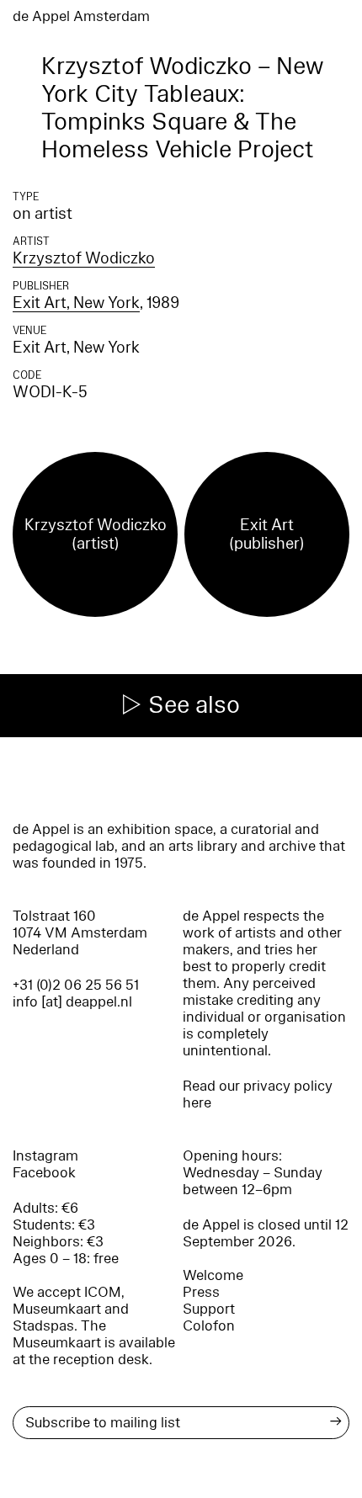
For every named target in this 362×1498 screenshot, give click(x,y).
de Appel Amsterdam (81, 16)
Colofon (209, 1326)
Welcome (213, 1275)
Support (209, 1309)
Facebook (44, 1172)
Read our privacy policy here (258, 1094)
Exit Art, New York (76, 303)
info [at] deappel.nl (72, 1002)
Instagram (45, 1156)
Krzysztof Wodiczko (84, 258)
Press (201, 1292)
